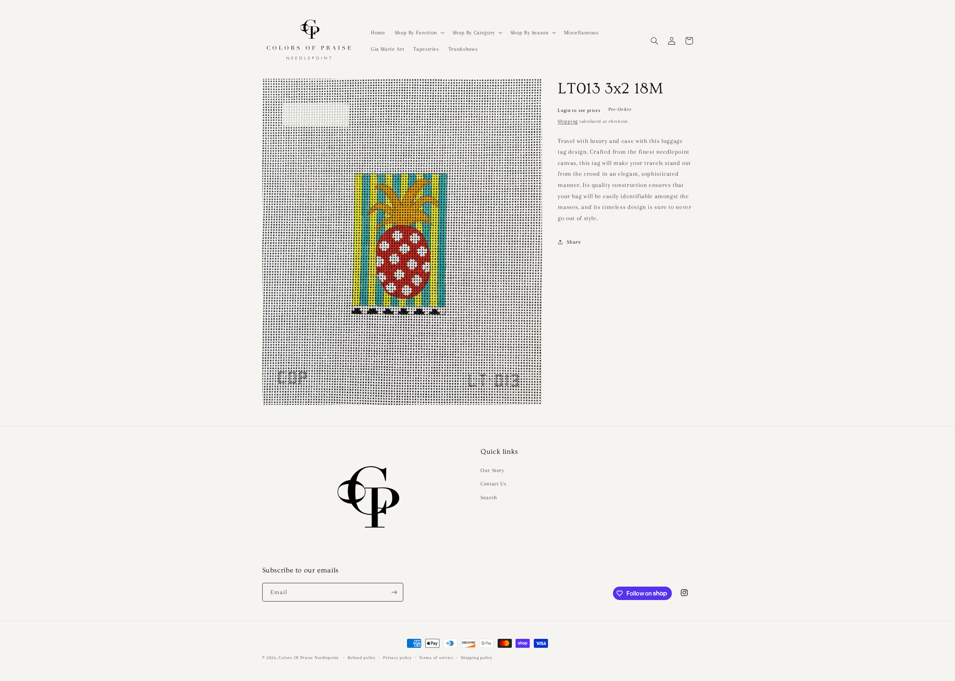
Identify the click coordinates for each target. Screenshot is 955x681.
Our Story (492, 470)
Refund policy (362, 657)
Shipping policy (476, 657)
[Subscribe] (394, 592)
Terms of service (436, 657)
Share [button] (574, 242)
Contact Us (493, 484)
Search (488, 497)
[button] (419, 32)
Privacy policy (397, 657)
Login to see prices (579, 110)
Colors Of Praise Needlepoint (309, 657)
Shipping (568, 121)
